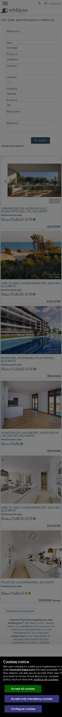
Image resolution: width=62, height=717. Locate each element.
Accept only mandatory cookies (32, 698)
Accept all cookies (23, 688)
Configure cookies (23, 708)
